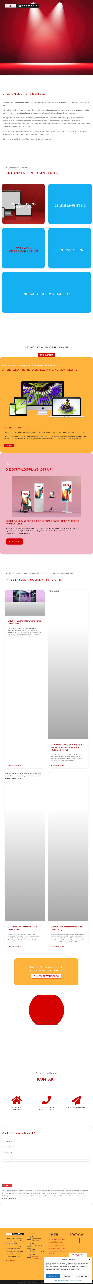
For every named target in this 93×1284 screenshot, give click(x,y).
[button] (89, 1259)
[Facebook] (71, 1240)
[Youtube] (77, 1240)
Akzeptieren (52, 1276)
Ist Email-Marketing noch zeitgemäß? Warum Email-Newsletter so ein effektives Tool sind (67, 747)
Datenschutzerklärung (59, 1280)
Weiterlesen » (14, 765)
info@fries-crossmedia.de (36, 1257)
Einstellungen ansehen (82, 1276)
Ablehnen (67, 1276)
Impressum (80, 1280)
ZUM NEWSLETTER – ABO (77, 1255)
